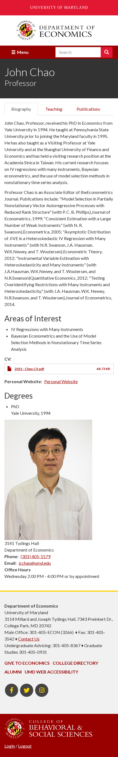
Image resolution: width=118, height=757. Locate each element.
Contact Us (29, 638)
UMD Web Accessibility (51, 671)
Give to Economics (27, 663)
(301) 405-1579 (35, 556)
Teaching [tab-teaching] (53, 109)
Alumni (13, 671)
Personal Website (61, 381)
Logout (25, 745)
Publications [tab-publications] (88, 109)
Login (9, 745)
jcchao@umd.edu (35, 563)
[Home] (59, 30)
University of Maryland (59, 7)
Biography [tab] (21, 109)
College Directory (75, 663)
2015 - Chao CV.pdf (29, 369)
